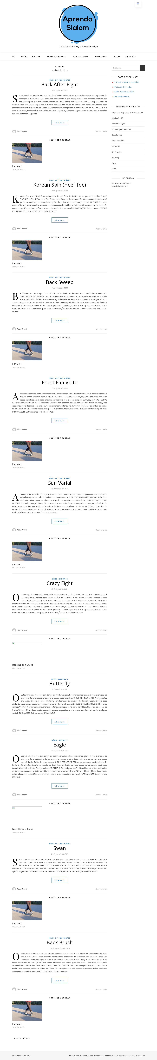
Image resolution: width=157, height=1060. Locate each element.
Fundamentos (80, 56)
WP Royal (27, 1055)
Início (24, 56)
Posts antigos (22, 1038)
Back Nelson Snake (22, 664)
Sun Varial (59, 482)
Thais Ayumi (22, 131)
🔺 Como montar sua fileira (123, 91)
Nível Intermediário (59, 80)
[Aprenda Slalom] (78, 24)
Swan (59, 848)
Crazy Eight (60, 583)
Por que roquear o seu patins (126, 82)
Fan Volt (16, 166)
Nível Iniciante (60, 579)
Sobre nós (130, 56)
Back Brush (60, 942)
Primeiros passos (56, 56)
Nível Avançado (59, 679)
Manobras (100, 56)
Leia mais (60, 123)
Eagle (59, 744)
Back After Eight (59, 84)
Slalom (36, 56)
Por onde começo (121, 96)
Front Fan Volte (60, 382)
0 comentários (101, 131)
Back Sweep (59, 282)
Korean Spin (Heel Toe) (59, 184)
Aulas (117, 56)
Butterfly (59, 683)
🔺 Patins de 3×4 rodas (122, 87)
